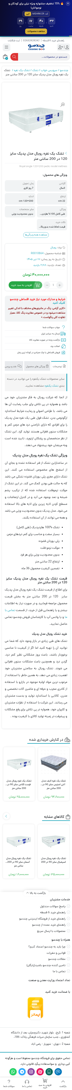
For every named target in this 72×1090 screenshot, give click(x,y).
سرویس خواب (49, 70)
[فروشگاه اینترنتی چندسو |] (36, 47)
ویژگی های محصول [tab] (36, 366)
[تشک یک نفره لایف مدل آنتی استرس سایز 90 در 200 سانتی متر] (54, 762)
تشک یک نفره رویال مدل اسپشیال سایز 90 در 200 (53, 860)
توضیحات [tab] (58, 366)
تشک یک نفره (22, 70)
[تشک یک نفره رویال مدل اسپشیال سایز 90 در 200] (53, 840)
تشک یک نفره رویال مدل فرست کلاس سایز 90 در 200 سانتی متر (19, 782)
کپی (28, 13)
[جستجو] (14, 57)
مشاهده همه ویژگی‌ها (36, 235)
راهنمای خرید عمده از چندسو (48, 925)
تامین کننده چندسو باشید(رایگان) (45, 965)
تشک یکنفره (51, 386)
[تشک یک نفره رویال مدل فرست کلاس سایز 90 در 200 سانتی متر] (19, 762)
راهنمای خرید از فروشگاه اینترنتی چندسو (42, 919)
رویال (53, 247)
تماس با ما (59, 971)
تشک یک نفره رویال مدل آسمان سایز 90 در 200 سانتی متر (18, 860)
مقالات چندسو (56, 959)
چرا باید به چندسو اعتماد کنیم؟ (46, 947)
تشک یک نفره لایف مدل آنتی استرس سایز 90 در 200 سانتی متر (53, 782)
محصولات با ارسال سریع (51, 931)
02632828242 (31, 40)
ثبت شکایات (14, 40)
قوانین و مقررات (56, 953)
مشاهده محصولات (36, 31)
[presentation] (6, 816)
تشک (35, 70)
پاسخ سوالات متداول (52, 906)
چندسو (64, 70)
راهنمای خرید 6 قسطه (53, 40)
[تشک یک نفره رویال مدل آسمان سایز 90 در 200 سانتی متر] (18, 840)
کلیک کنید (59, 303)
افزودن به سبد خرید (21, 285)
